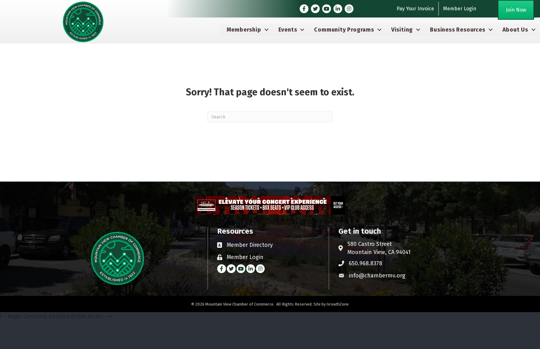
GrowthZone (338, 304)
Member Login (459, 9)
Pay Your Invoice (415, 9)
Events (287, 29)
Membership (244, 29)
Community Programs (344, 29)
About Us (515, 29)
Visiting (402, 29)
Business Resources (457, 29)
